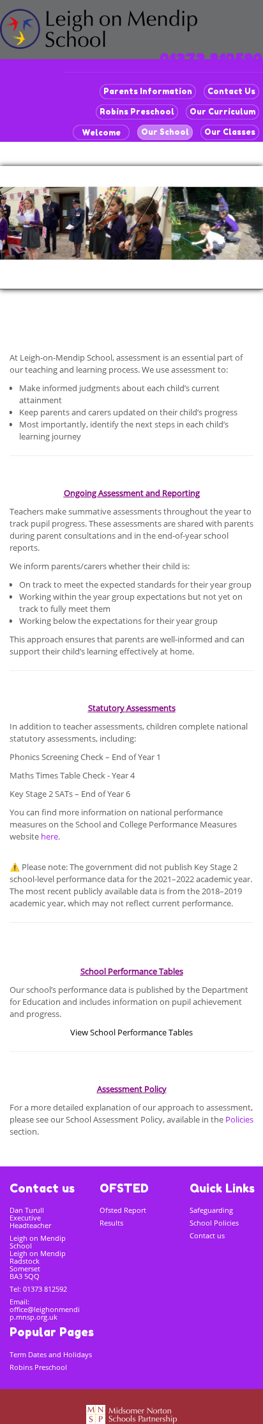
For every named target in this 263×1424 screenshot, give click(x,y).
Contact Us (231, 91)
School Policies (214, 1222)
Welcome (101, 132)
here (49, 836)
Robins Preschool (137, 111)
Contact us (207, 1235)
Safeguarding (211, 1210)
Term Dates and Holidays (51, 1354)
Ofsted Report (123, 1210)
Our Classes (229, 132)
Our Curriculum (222, 111)
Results (111, 1222)
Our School (165, 132)
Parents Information (147, 91)
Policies (239, 1119)
